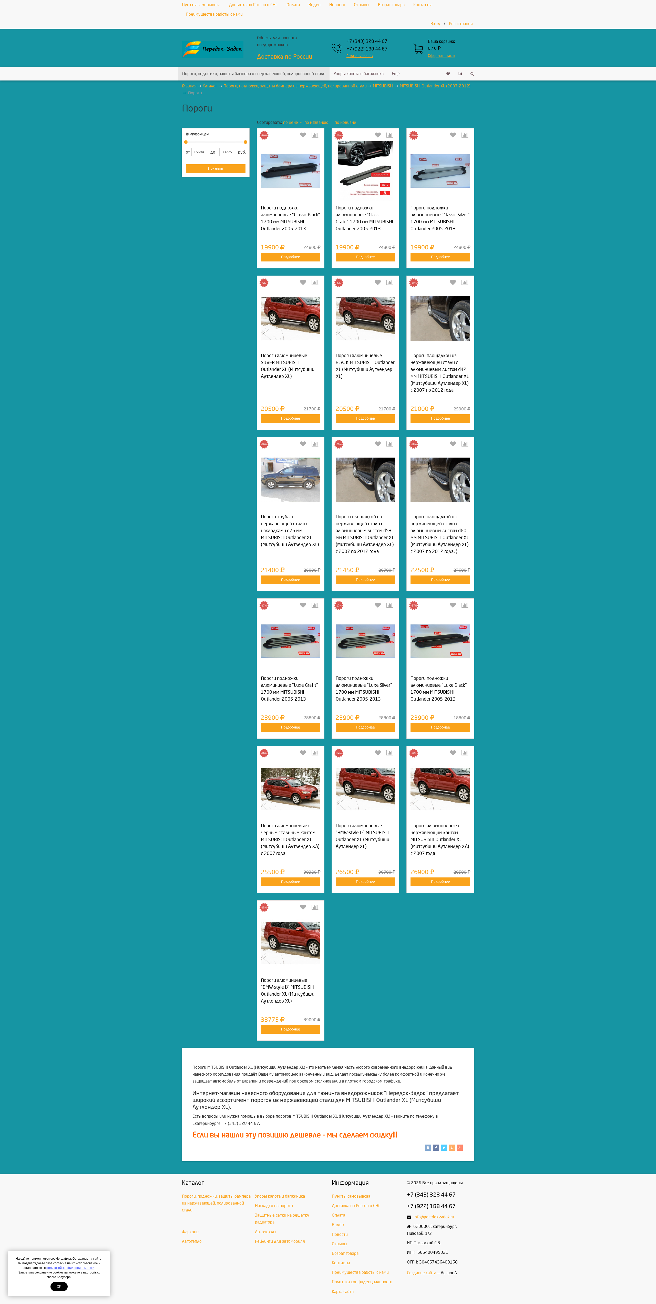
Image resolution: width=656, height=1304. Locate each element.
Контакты (422, 5)
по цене (290, 122)
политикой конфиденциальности (70, 1268)
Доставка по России (284, 56)
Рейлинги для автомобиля (280, 1241)
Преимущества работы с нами (214, 14)
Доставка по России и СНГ (253, 5)
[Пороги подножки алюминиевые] (290, 171)
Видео (315, 5)
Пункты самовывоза (201, 5)
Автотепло (192, 1241)
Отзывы (361, 5)
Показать (215, 168)
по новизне (345, 122)
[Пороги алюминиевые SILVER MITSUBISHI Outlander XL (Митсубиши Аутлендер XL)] (290, 318)
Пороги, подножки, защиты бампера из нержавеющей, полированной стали (253, 74)
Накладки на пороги (274, 1206)
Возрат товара (391, 5)
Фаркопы (190, 1232)
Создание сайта (421, 1273)
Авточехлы (265, 1232)
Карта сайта (343, 1291)
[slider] (186, 142)
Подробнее (290, 257)
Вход (435, 24)
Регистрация (461, 24)
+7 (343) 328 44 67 (366, 41)
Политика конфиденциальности (362, 1282)
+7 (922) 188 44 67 (366, 49)
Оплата (293, 5)
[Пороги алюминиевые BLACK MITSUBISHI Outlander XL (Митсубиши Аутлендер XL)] (365, 318)
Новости (337, 5)
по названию (316, 122)
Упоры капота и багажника (359, 74)
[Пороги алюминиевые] (365, 788)
